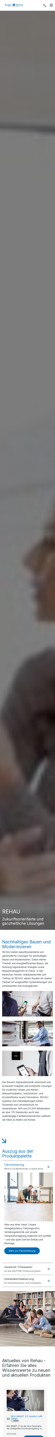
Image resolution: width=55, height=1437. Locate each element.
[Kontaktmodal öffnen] (45, 5)
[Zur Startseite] (16, 5)
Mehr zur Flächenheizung (22, 1250)
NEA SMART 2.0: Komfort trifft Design (26, 1417)
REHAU (16, 1421)
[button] (51, 5)
